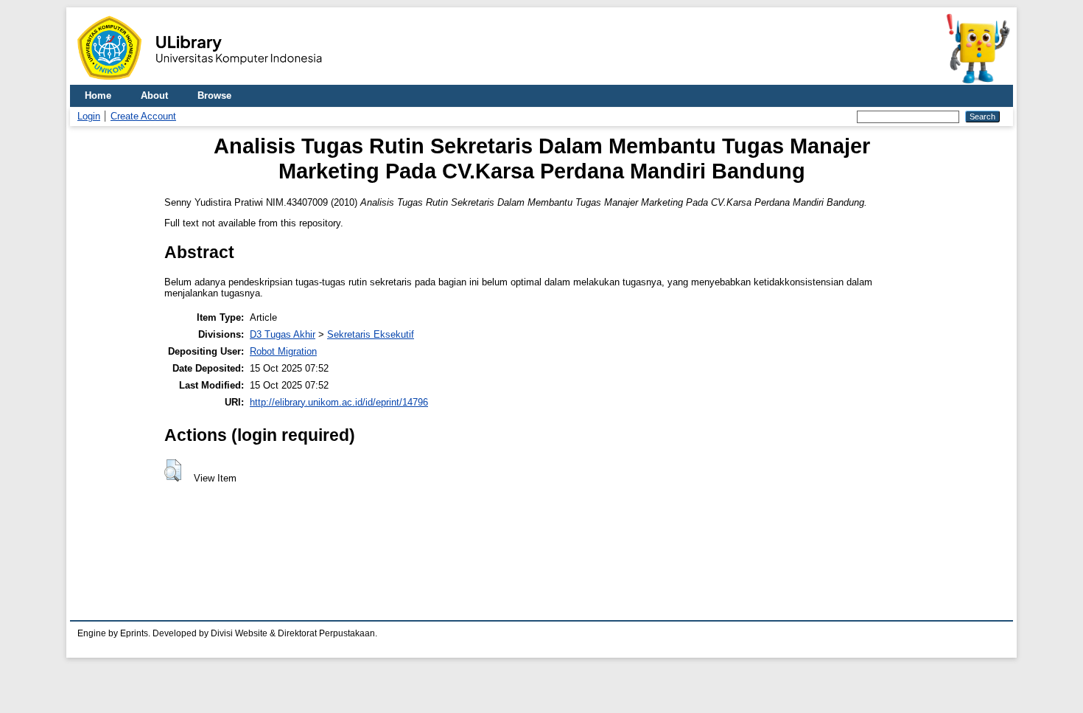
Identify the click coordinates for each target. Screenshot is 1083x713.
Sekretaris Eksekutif (370, 334)
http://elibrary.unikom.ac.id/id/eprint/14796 (339, 402)
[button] (172, 470)
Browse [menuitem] (214, 95)
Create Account (143, 116)
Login (88, 116)
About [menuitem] (154, 95)
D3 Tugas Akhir (282, 334)
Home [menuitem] (98, 95)
